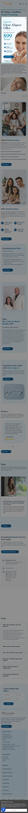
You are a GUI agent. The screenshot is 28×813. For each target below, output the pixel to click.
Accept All (14, 810)
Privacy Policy (22, 806)
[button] (3, 810)
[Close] (25, 18)
